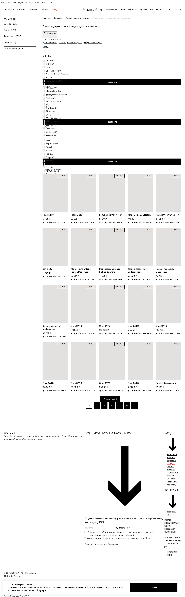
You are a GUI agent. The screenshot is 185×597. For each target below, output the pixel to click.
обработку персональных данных (118, 532)
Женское (21, 9)
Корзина (143, 9)
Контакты (171, 484)
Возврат (171, 478)
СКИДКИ (55, 9)
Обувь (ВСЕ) (10, 30)
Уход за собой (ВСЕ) (13, 48)
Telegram (171, 511)
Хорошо (154, 587)
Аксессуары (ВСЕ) (12, 36)
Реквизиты (172, 481)
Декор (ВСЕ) (10, 42)
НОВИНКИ (9, 9)
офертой (130, 535)
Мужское (33, 9)
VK (180, 9)
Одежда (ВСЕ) (10, 24)
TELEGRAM (170, 9)
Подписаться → (122, 527)
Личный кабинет (128, 9)
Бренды (44, 9)
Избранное (111, 9)
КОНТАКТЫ (155, 9)
